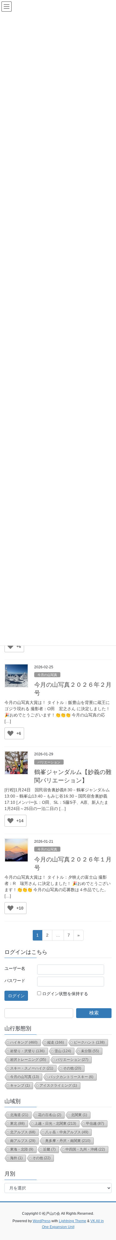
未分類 (90, 1051)
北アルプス (22, 1132)
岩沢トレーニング (28, 1060)
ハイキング (23, 1042)
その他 (72, 1068)
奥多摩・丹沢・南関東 (67, 1141)
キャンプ (20, 1085)
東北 (17, 1123)
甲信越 (95, 1123)
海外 (16, 1158)
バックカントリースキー (71, 1077)
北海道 (19, 1115)
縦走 (55, 1042)
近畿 (49, 1149)
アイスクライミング (58, 1085)
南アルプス (22, 1141)
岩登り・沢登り (27, 1051)
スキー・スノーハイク (31, 1068)
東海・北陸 (21, 1149)
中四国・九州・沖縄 (85, 1149)
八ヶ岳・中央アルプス (66, 1132)
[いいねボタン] (10, 646)
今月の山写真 (47, 675)
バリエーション (48, 762)
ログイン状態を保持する (65, 993)
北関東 (79, 1115)
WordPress (42, 1221)
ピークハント (89, 1042)
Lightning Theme (72, 1221)
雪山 (62, 1051)
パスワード (14, 980)
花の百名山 (49, 1115)
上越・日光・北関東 (55, 1123)
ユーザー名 (14, 968)
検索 (94, 1012)
